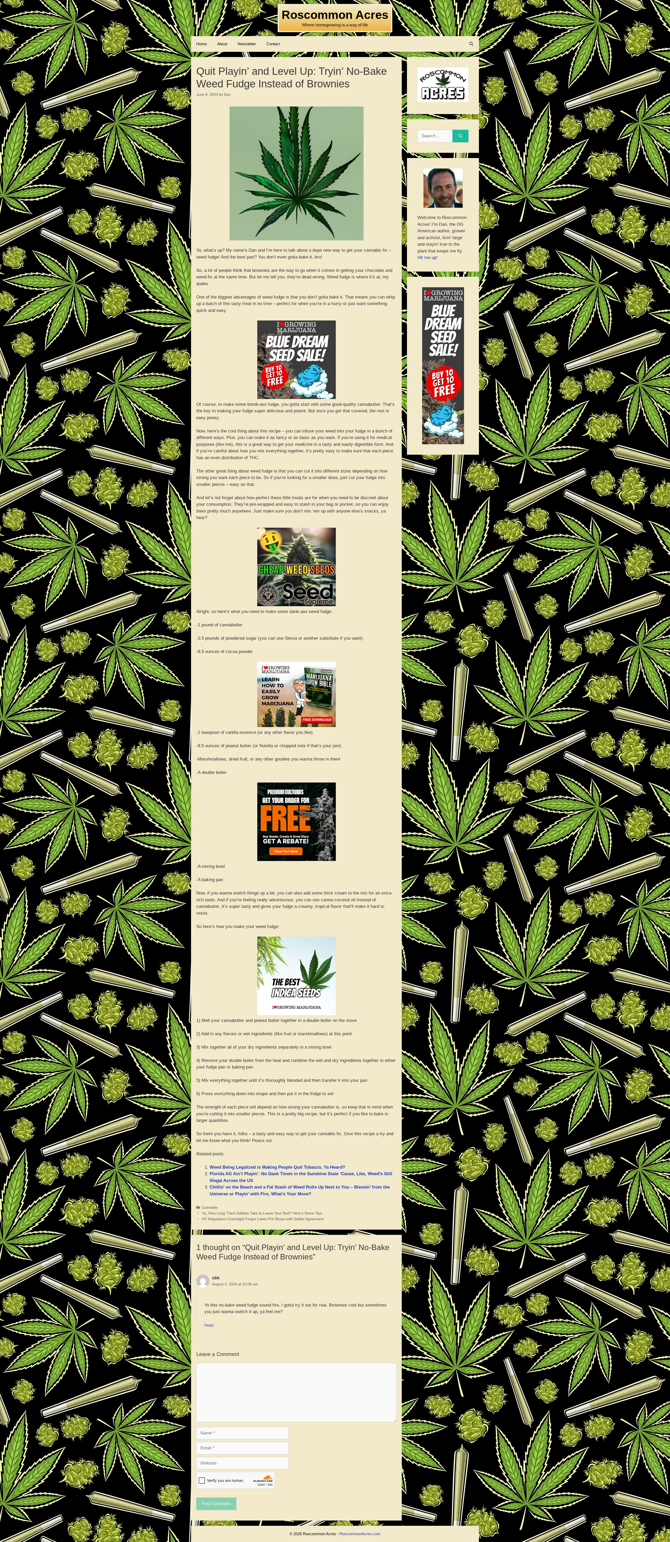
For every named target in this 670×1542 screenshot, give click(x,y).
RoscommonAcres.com (360, 1534)
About (222, 44)
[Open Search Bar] (471, 44)
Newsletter (247, 44)
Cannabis (210, 1207)
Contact (273, 44)
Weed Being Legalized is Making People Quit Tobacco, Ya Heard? (277, 1167)
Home (201, 44)
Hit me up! (427, 257)
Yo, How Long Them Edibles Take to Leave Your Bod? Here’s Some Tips (262, 1213)
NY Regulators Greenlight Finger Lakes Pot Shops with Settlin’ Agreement (263, 1219)
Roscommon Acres (335, 14)
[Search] (460, 136)
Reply (209, 1325)
